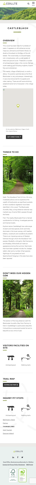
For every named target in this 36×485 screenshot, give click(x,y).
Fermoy (5, 423)
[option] (18, 175)
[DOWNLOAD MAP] (11, 386)
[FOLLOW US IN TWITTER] (22, 457)
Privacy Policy (14, 464)
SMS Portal (29, 464)
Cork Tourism (7, 430)
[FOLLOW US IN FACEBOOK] (17, 457)
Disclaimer (21, 464)
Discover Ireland (8, 433)
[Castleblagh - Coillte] (10, 3)
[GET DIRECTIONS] (14, 138)
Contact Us (6, 464)
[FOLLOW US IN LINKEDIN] (13, 457)
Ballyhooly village (9, 420)
